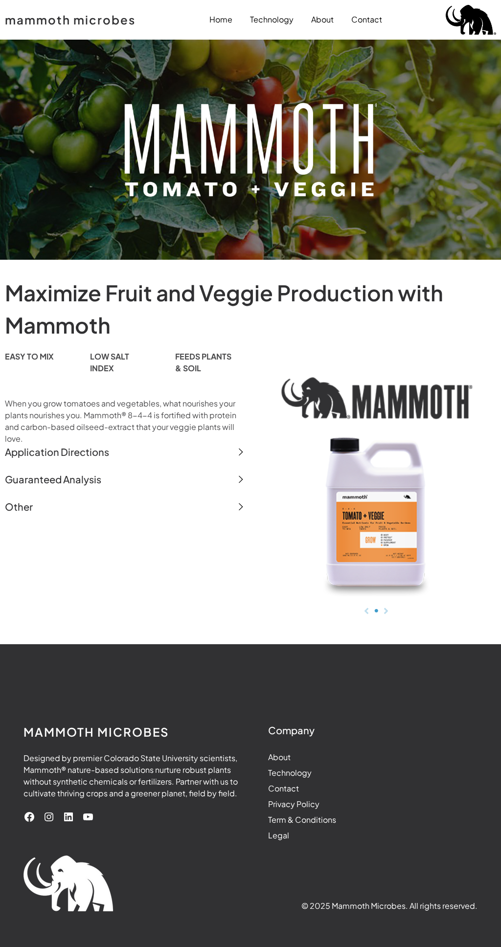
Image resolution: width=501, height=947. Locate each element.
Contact (283, 788)
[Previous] (366, 611)
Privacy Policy (293, 804)
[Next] (386, 611)
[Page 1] (376, 611)
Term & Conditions (302, 819)
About (279, 757)
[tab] (125, 452)
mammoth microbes (70, 19)
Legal (278, 835)
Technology (290, 772)
